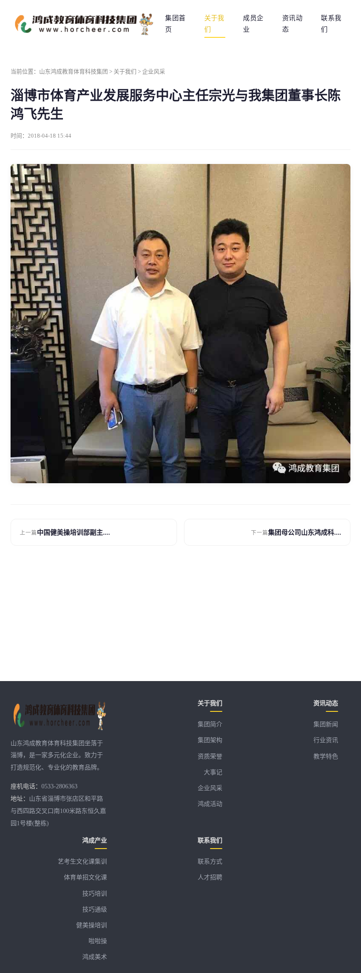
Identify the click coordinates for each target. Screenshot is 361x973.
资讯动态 (292, 24)
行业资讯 (325, 740)
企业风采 (153, 71)
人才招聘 (210, 877)
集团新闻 (325, 724)
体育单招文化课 (85, 877)
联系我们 (331, 24)
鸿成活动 (210, 804)
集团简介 (210, 724)
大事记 (213, 772)
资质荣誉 (210, 756)
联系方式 (210, 861)
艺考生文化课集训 (82, 861)
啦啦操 (97, 941)
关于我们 (214, 24)
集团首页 (175, 24)
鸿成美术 (94, 957)
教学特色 (325, 756)
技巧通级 (94, 909)
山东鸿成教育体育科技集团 (73, 71)
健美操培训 (91, 925)
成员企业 (253, 24)
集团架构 (210, 740)
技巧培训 (94, 893)
